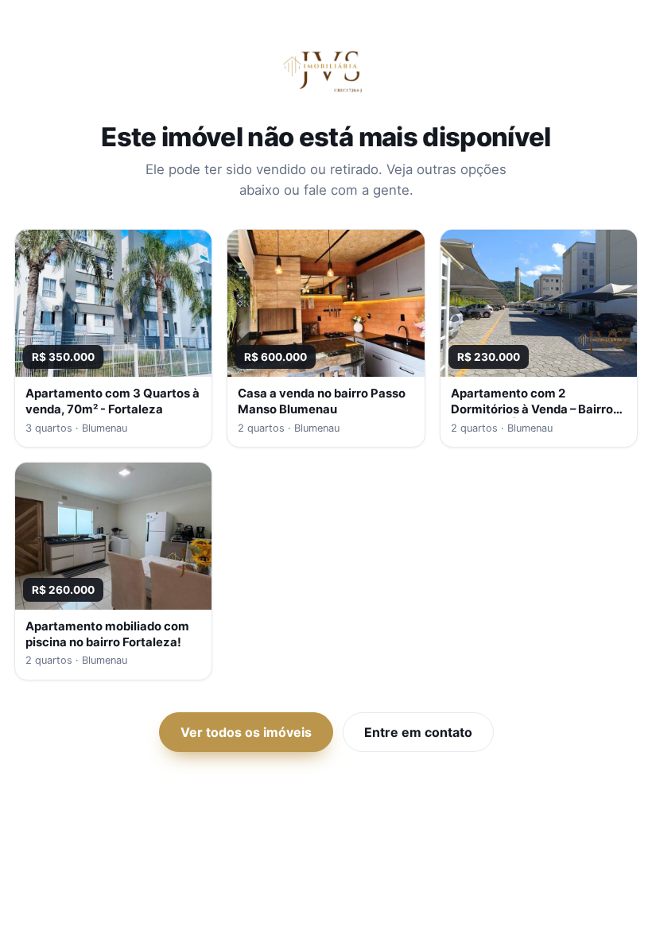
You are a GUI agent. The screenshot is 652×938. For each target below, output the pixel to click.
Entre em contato (418, 732)
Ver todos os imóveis (246, 732)
